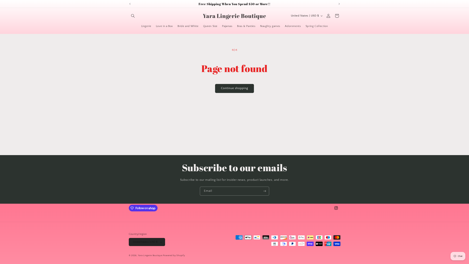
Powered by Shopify (174, 255)
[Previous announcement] (130, 4)
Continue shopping (234, 88)
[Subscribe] (265, 191)
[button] (133, 16)
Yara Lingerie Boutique (150, 255)
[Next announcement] (339, 4)
